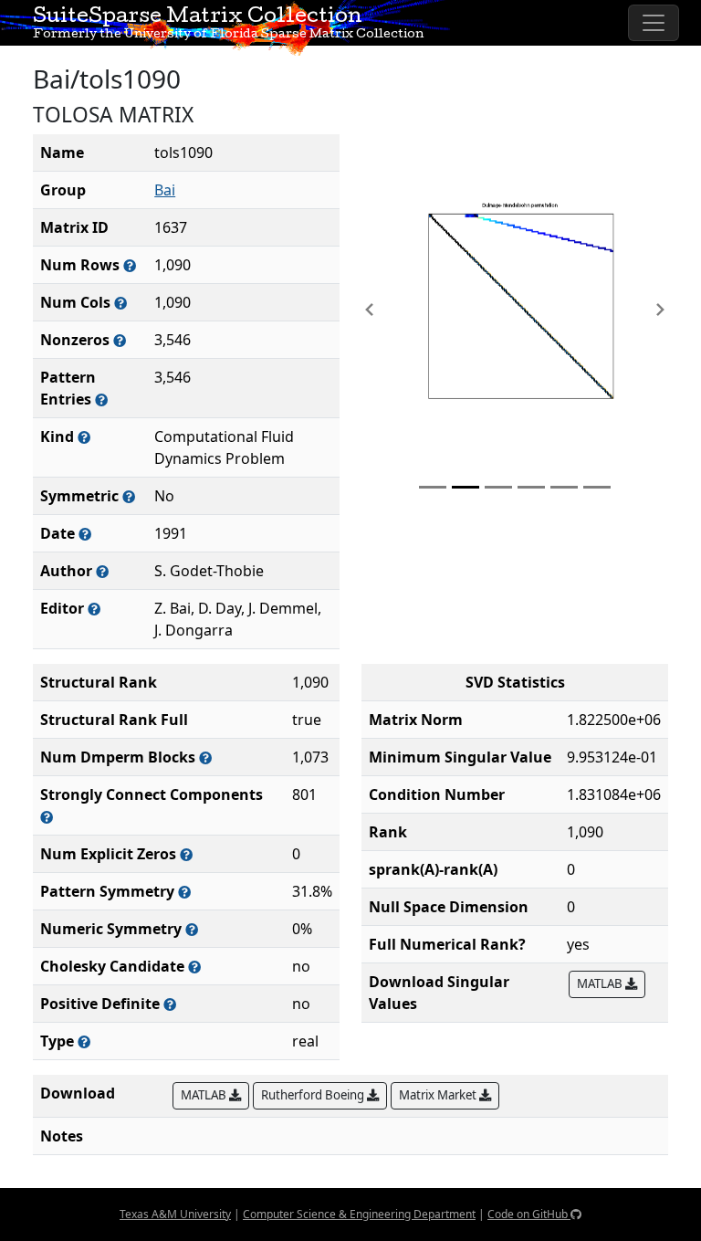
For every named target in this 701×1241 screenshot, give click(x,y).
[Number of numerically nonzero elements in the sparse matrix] (119, 340)
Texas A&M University (175, 1214)
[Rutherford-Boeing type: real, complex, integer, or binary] (84, 1041)
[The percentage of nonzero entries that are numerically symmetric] (191, 929)
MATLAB (601, 983)
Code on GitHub (528, 1214)
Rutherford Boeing (314, 1095)
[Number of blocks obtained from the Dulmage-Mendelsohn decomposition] (205, 757)
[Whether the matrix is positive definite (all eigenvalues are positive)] (169, 1004)
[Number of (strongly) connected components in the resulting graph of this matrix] (46, 817)
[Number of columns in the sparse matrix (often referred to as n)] (120, 302)
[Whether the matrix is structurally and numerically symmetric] (128, 496)
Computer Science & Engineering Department (359, 1214)
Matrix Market (439, 1095)
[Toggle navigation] (653, 23)
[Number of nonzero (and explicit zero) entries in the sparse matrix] (101, 399)
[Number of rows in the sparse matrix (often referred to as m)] (129, 265)
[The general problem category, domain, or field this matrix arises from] (84, 437)
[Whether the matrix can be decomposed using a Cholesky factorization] (194, 966)
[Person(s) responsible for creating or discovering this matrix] (102, 571)
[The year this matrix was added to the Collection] (84, 533)
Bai (164, 190)
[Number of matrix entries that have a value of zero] (186, 854)
